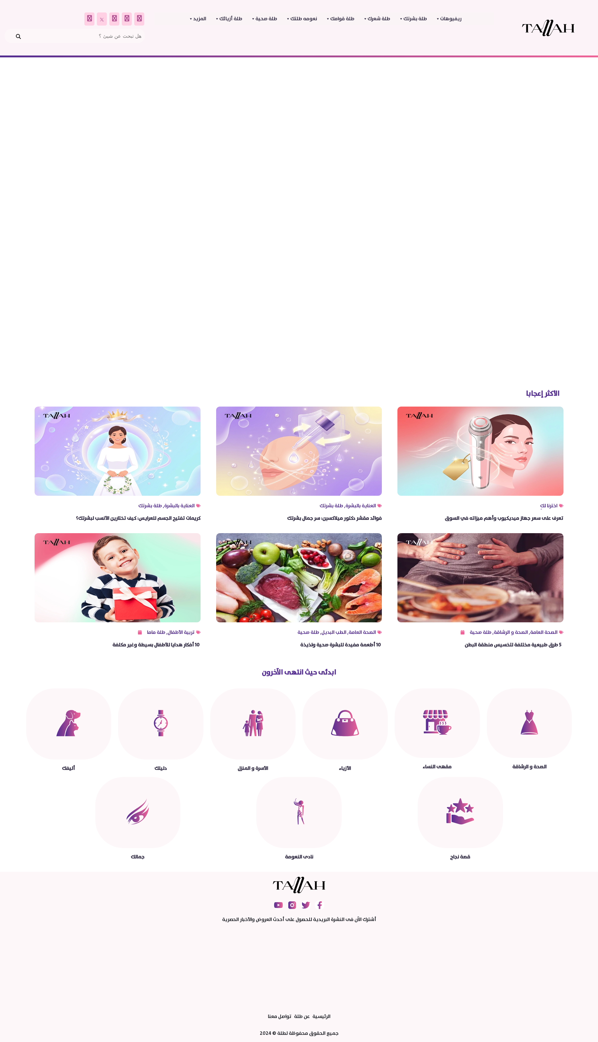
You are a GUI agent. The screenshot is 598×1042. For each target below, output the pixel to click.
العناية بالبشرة (360, 506)
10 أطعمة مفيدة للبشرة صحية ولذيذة (341, 645)
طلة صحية (266, 19)
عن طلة (302, 1016)
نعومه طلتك (303, 19)
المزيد (199, 19)
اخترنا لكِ (549, 506)
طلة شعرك (379, 19)
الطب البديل (333, 632)
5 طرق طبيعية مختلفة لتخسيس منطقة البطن (514, 645)
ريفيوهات (451, 19)
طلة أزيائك (230, 19)
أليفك (68, 768)
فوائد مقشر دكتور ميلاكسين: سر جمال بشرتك (334, 518)
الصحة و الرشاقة (511, 632)
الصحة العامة (544, 632)
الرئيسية (321, 1016)
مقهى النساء (437, 767)
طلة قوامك (342, 19)
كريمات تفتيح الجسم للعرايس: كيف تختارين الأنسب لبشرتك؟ (138, 518)
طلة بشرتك (415, 19)
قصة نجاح (460, 857)
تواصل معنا (280, 1016)
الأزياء (345, 768)
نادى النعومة (299, 857)
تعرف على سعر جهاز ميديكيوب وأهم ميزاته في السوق (504, 518)
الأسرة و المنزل (253, 768)
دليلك (160, 768)
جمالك (138, 857)
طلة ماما (156, 632)
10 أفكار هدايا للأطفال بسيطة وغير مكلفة (156, 645)
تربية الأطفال (181, 632)
